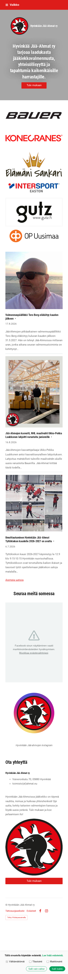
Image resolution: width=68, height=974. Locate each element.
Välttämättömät (17, 961)
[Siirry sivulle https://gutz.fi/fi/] (34, 212)
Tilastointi (37, 961)
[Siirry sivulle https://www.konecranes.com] (34, 138)
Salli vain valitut (36, 969)
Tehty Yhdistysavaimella (16, 917)
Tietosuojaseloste (14, 911)
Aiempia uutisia (14, 580)
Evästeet (31, 911)
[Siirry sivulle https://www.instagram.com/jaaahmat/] (34, 713)
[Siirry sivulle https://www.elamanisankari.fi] (34, 164)
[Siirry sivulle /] (34, 847)
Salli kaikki (57, 969)
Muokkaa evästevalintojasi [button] (33, 652)
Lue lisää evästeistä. (52, 955)
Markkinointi (56, 961)
